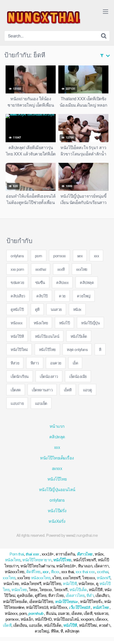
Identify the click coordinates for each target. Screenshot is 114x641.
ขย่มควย (17, 282)
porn (38, 255)
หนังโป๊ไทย (47, 349)
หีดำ (90, 595)
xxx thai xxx (85, 571)
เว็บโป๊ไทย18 (79, 607)
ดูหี (37, 309)
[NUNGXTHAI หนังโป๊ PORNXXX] (42, 17)
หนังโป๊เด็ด (79, 336)
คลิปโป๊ (42, 295)
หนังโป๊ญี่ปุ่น (90, 322)
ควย (62, 295)
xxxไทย (81, 269)
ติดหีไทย (33, 571)
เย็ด (75, 362)
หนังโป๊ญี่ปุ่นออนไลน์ (57, 489)
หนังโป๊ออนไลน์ (47, 336)
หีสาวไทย (84, 554)
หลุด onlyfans (77, 349)
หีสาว (34, 362)
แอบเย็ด (41, 403)
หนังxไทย (41, 322)
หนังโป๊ (64, 322)
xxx (96, 255)
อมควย (55, 362)
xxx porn (17, 269)
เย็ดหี (68, 389)
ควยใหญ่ (83, 295)
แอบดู (87, 389)
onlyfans (17, 255)
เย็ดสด (16, 389)
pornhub (35, 613)
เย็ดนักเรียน (20, 376)
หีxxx (55, 571)
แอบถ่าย (17, 403)
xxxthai (40, 269)
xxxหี (61, 269)
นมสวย (56, 309)
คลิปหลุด (87, 282)
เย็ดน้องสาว (49, 376)
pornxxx (59, 255)
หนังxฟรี (103, 578)
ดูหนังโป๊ (17, 309)
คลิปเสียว (18, 295)
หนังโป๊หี (17, 336)
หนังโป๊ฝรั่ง (57, 510)
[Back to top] (104, 629)
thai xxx (32, 554)
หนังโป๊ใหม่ (19, 349)
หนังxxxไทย (41, 578)
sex (80, 255)
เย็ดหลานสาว (42, 389)
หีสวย (15, 362)
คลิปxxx (62, 282)
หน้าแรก (57, 426)
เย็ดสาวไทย (75, 595)
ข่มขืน (40, 282)
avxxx (57, 468)
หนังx (77, 309)
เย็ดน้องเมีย (78, 376)
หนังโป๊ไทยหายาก (36, 560)
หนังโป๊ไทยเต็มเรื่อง (57, 458)
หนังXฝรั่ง (57, 521)
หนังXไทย (101, 607)
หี (100, 349)
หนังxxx (16, 322)
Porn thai (17, 554)
